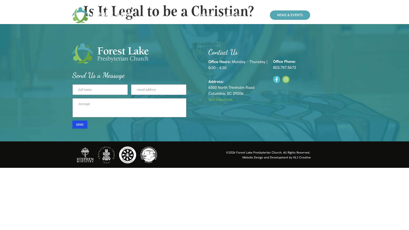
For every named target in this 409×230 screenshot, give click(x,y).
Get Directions (220, 99)
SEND (80, 124)
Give (255, 15)
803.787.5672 (284, 67)
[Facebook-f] (276, 79)
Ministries (204, 15)
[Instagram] (285, 79)
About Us (232, 15)
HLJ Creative (302, 157)
